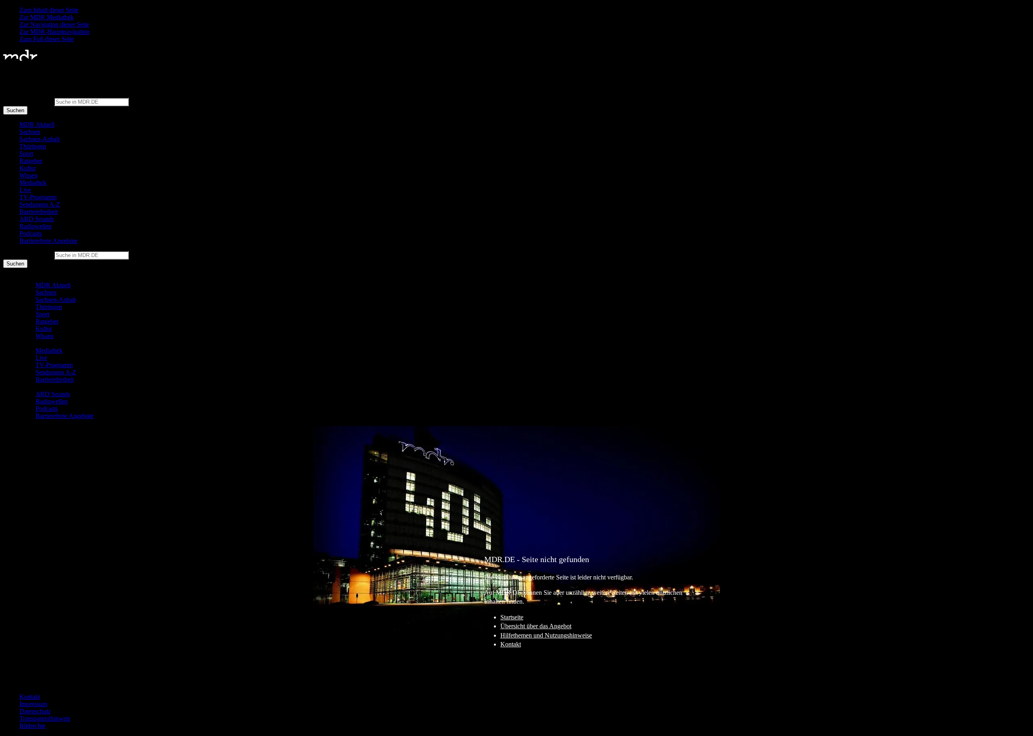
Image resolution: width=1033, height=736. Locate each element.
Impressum (33, 703)
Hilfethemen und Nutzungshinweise (546, 635)
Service (19, 683)
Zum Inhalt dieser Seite (48, 9)
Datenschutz (35, 711)
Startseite (511, 617)
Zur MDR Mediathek (46, 17)
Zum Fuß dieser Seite (46, 39)
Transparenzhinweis (44, 718)
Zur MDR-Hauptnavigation (54, 31)
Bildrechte (32, 725)
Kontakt (510, 644)
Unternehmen (27, 675)
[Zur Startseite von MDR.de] (20, 59)
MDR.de (21, 668)
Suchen (15, 110)
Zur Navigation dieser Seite (54, 24)
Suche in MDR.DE (27, 101)
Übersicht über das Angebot (535, 626)
